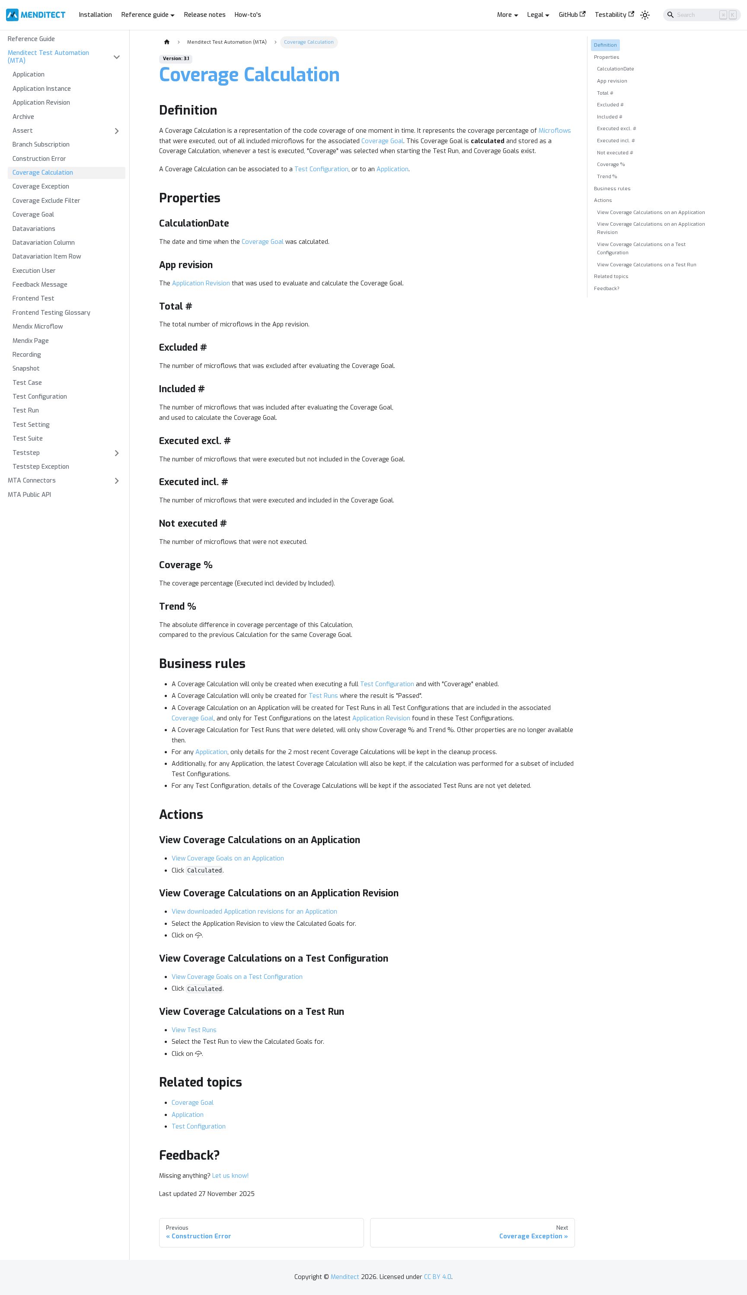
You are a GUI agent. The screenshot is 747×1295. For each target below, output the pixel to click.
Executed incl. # (616, 140)
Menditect (345, 1277)
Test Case (27, 383)
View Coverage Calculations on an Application (651, 212)
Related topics (611, 276)
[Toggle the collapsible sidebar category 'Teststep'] (116, 453)
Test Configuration (40, 397)
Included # (609, 116)
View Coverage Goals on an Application (228, 858)
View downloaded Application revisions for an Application (254, 912)
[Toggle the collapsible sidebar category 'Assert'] (116, 131)
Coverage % (611, 164)
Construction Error (39, 159)
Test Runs (323, 696)
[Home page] (166, 42)
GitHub (568, 15)
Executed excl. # (616, 128)
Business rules (612, 188)
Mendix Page (31, 341)
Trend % (607, 176)
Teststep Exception (41, 467)
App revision (612, 80)
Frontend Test (33, 298)
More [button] (504, 15)
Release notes (205, 15)
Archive (23, 117)
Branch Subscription (41, 145)
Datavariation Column (44, 243)
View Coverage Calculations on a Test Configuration (641, 248)
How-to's (248, 15)
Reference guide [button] (145, 15)
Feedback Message (40, 285)
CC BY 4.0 (437, 1277)
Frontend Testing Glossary (51, 313)
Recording (27, 355)
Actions (603, 200)
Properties (606, 57)
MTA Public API (29, 495)
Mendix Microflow (38, 327)
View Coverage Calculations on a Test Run (646, 264)
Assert (23, 131)
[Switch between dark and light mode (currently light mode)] (645, 15)
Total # (605, 93)
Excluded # (610, 104)
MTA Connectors (32, 480)
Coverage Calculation (43, 173)
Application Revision (41, 103)
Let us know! (230, 1176)
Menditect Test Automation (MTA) (48, 57)
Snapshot (26, 369)
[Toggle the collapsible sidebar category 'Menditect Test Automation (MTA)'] (116, 57)
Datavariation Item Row (47, 257)
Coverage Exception (41, 186)
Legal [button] (535, 15)
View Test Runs (194, 1030)
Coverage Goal (33, 215)
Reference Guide (31, 39)
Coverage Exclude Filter (46, 201)
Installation (95, 15)
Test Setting (31, 425)
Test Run (26, 410)
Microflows (555, 131)
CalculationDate (615, 68)
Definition (605, 45)
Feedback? (606, 288)
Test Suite (28, 439)
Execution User (34, 271)
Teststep (26, 453)
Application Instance (42, 89)
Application (29, 74)
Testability (610, 15)
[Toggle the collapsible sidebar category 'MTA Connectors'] (116, 481)
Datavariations (34, 229)
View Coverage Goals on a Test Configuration (237, 977)
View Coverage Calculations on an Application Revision (651, 228)
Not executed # (615, 152)
